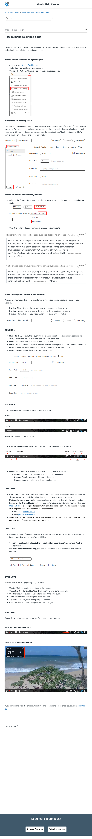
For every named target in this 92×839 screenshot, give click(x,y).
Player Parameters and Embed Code (35, 12)
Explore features (35, 829)
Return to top (10, 726)
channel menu (29, 511)
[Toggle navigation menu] (83, 4)
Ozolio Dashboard (29, 65)
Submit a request (57, 829)
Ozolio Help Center (12, 12)
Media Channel (15, 506)
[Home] (7, 4)
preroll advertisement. (27, 514)
